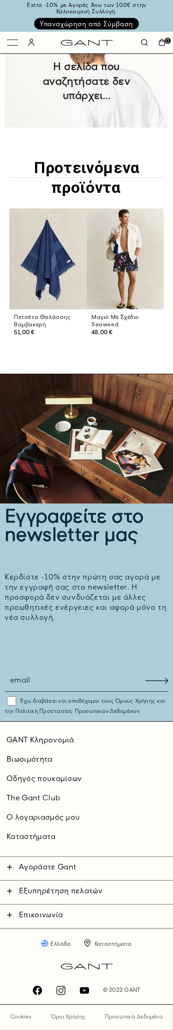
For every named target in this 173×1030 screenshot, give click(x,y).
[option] (48, 281)
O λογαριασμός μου (43, 818)
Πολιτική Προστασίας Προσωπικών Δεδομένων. (77, 711)
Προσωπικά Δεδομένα (134, 1017)
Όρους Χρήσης (135, 701)
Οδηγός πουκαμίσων (44, 779)
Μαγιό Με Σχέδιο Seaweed (115, 321)
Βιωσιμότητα (29, 760)
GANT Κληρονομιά (40, 740)
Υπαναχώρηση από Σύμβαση (86, 24)
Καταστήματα (31, 837)
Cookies (21, 1017)
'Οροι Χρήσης (68, 1017)
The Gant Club (33, 798)
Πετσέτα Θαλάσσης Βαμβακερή (42, 321)
